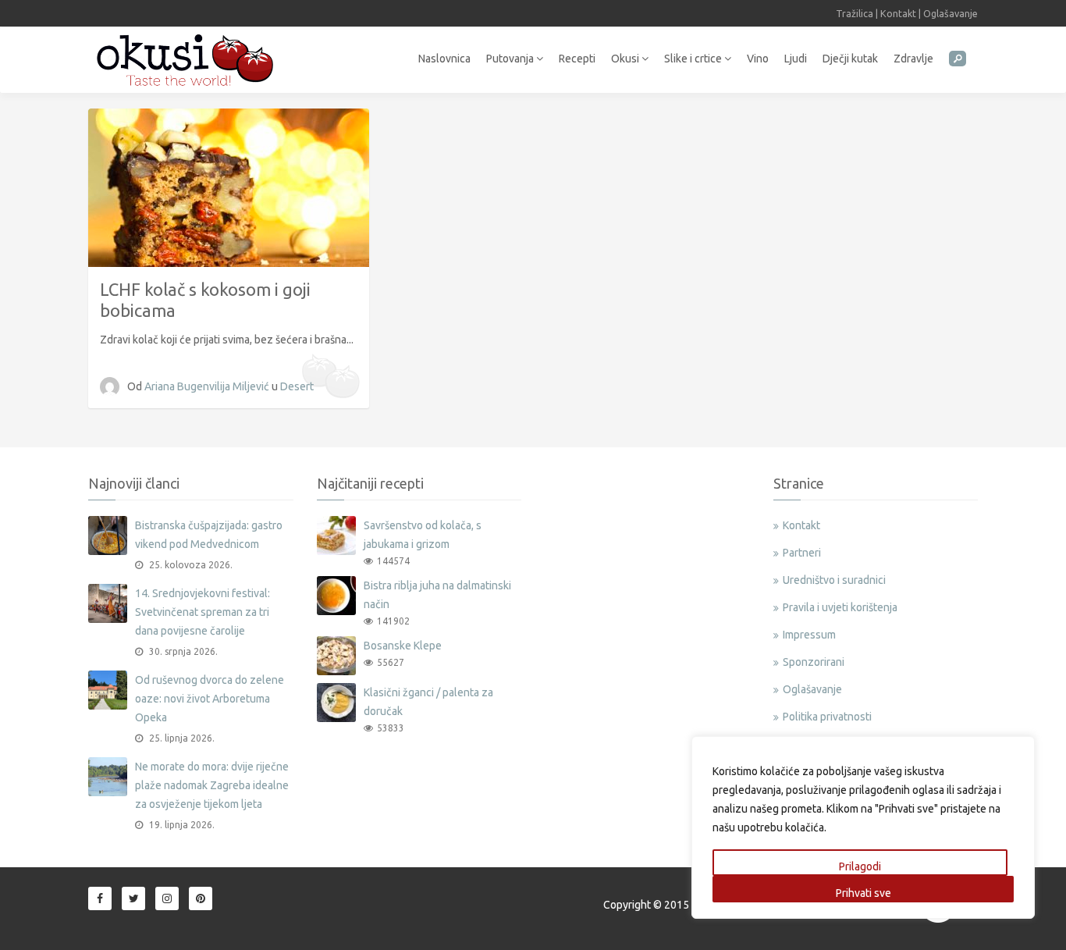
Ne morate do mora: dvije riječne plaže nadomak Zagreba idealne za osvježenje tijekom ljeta (212, 785)
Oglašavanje (950, 13)
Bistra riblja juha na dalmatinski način (437, 594)
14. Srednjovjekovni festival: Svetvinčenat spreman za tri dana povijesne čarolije (202, 612)
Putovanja (511, 58)
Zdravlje (913, 58)
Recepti (577, 58)
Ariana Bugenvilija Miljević (208, 386)
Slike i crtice (694, 58)
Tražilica (854, 13)
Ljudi (795, 58)
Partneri (802, 552)
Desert (297, 386)
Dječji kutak (850, 58)
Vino (758, 58)
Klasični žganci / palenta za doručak (428, 701)
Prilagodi (860, 866)
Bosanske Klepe (403, 645)
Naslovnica (444, 58)
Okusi (626, 58)
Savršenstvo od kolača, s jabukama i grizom (422, 534)
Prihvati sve (863, 893)
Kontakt (898, 13)
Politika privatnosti (827, 716)
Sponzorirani (813, 662)
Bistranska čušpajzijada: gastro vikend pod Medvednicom (208, 534)
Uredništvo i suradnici (834, 580)
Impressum (809, 634)
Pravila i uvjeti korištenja (840, 607)
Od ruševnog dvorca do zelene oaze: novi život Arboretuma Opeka (209, 699)
